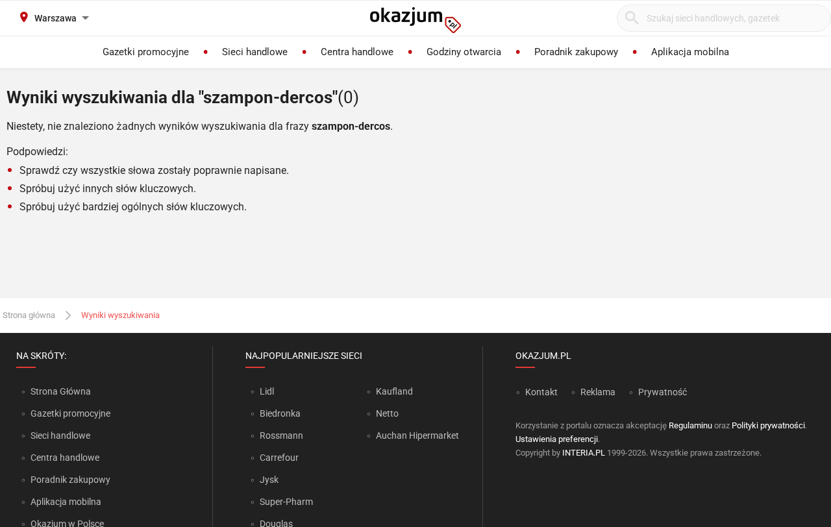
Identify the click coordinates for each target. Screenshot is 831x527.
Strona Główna (61, 391)
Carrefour (279, 457)
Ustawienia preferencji (556, 439)
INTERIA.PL (583, 453)
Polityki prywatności (768, 425)
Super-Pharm (286, 501)
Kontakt (541, 392)
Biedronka (280, 413)
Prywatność (662, 392)
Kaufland (394, 391)
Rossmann (281, 435)
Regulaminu (690, 425)
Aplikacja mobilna (66, 501)
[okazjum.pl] (415, 20)
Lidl (267, 391)
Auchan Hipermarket (417, 435)
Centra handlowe (65, 457)
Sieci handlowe (60, 435)
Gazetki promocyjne (70, 413)
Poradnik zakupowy (70, 479)
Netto (387, 413)
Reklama (597, 392)
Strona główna (29, 315)
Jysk (269, 479)
